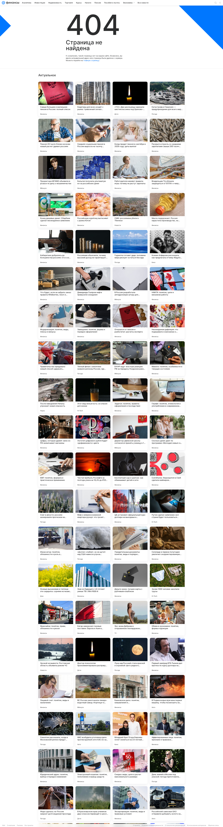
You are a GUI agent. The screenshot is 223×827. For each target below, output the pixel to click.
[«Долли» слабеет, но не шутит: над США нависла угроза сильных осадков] (92, 544)
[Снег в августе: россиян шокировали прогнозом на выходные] (55, 507)
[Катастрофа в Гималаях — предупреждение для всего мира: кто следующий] (167, 99)
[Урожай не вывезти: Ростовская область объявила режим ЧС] (55, 655)
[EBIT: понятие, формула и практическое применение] (55, 469)
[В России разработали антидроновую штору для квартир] (130, 284)
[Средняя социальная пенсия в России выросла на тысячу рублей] (92, 136)
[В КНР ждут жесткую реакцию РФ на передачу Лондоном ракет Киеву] (130, 358)
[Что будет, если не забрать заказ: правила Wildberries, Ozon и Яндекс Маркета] (55, 284)
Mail (3, 825)
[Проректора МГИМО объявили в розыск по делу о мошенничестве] (55, 173)
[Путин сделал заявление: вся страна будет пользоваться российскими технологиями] (167, 507)
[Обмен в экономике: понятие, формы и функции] (167, 618)
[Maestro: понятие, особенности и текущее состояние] (167, 358)
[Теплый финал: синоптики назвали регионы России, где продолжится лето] (92, 358)
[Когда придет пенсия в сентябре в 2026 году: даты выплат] (130, 136)
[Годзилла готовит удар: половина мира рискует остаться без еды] (130, 247)
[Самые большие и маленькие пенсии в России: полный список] (55, 99)
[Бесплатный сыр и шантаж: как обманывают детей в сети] (130, 469)
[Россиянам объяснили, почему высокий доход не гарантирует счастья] (92, 247)
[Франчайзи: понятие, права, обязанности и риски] (55, 618)
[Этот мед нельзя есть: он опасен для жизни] (92, 395)
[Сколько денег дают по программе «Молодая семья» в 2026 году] (167, 432)
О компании (11, 825)
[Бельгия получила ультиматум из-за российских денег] (92, 173)
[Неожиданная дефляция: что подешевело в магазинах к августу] (167, 321)
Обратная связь (213, 825)
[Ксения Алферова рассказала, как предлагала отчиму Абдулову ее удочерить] (167, 247)
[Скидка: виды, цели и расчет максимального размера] (130, 766)
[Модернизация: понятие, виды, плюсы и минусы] (55, 321)
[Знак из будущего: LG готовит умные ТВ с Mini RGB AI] (92, 581)
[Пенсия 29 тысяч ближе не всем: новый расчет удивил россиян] (55, 136)
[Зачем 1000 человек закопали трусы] (167, 581)
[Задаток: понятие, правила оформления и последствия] (130, 395)
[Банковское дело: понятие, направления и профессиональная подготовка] (130, 692)
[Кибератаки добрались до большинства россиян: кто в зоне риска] (55, 247)
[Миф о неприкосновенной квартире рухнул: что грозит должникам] (92, 507)
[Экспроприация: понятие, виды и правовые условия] (130, 803)
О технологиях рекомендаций (175, 825)
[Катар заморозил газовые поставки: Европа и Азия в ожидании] (92, 618)
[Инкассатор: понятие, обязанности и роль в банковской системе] (55, 544)
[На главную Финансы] (12, 3)
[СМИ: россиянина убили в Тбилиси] (130, 210)
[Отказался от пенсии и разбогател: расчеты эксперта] (130, 321)
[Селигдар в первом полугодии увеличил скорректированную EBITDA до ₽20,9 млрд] (167, 544)
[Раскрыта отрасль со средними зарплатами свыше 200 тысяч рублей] (167, 136)
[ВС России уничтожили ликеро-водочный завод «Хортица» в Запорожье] (92, 692)
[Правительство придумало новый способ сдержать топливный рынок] (55, 358)
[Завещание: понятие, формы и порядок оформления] (92, 321)
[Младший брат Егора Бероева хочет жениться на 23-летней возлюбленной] (130, 729)
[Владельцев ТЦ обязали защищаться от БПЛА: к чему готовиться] (167, 173)
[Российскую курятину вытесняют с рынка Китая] (92, 210)
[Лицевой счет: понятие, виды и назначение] (55, 692)
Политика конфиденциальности (152, 825)
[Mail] (3, 3)
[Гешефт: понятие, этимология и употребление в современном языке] (167, 395)
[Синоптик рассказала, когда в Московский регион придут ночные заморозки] (55, 729)
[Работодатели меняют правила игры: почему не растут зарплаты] (130, 173)
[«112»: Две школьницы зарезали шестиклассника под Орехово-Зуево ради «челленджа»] (130, 99)
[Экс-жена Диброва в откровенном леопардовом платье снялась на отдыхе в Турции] (130, 618)
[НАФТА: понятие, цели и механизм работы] (167, 284)
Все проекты (29, 825)
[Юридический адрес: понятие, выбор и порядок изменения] (55, 766)
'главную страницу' (91, 60)
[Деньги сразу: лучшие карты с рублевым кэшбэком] (130, 581)
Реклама (20, 825)
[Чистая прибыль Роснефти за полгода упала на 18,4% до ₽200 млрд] (92, 469)
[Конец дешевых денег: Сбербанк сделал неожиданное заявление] (55, 210)
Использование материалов (196, 825)
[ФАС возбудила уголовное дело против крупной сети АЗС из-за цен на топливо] (92, 729)
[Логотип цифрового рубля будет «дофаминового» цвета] (92, 432)
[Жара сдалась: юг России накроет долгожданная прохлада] (55, 803)
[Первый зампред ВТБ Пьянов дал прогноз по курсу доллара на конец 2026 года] (167, 655)
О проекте (136, 825)
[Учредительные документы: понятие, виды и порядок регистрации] (130, 544)
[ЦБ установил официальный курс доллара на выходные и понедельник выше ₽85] (130, 507)
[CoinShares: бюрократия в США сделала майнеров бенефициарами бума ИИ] (167, 469)
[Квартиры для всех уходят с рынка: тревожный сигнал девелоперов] (92, 99)
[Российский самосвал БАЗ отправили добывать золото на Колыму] (167, 803)
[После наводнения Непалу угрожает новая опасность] (55, 395)
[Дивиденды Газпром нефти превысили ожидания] (92, 284)
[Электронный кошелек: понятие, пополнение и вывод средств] (92, 766)
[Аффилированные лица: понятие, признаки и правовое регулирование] (167, 729)
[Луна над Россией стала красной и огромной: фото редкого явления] (130, 655)
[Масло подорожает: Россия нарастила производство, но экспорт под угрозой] (167, 210)
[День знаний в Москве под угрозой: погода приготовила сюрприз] (167, 766)
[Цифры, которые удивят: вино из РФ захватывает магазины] (55, 432)
